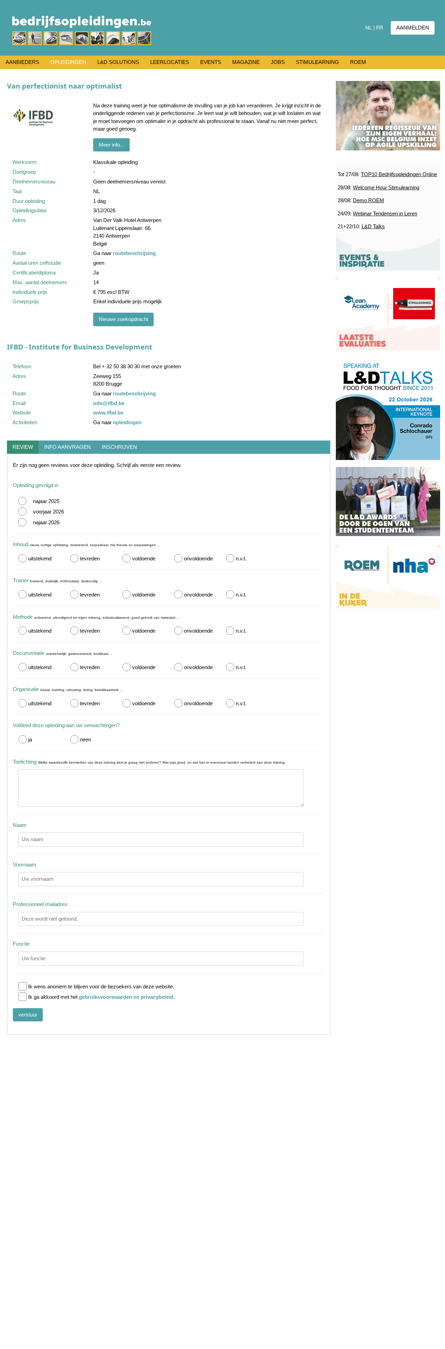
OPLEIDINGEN (68, 62)
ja (30, 739)
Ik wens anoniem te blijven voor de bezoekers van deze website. (101, 986)
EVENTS (210, 62)
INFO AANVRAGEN (67, 447)
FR (379, 28)
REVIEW (23, 447)
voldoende (143, 558)
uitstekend (39, 558)
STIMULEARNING (317, 62)
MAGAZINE (246, 62)
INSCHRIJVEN (119, 447)
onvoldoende (198, 558)
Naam (20, 825)
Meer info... (111, 145)
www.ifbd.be (108, 413)
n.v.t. (241, 558)
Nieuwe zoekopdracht (123, 319)
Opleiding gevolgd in (35, 485)
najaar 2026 (46, 522)
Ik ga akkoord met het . (101, 997)
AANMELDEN (412, 28)
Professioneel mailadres (40, 904)
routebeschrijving (134, 253)
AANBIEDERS (22, 62)
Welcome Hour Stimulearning (386, 187)
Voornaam (24, 864)
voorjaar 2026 (48, 512)
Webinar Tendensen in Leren (385, 213)
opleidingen (127, 422)
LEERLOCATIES (169, 62)
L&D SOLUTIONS (118, 62)
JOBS (278, 62)
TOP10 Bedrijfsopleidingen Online (399, 174)
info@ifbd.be (108, 403)
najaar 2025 (46, 501)
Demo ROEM (368, 200)
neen (85, 739)
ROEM (358, 62)
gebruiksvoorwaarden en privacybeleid (126, 997)
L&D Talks (373, 226)
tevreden (90, 558)
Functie (21, 944)
